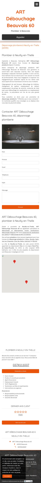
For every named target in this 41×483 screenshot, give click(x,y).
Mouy (27, 239)
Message (5, 190)
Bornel (35, 241)
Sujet (3, 182)
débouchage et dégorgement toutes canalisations (20, 230)
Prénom (4, 159)
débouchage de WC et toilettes (21, 234)
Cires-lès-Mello (19, 241)
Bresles (32, 239)
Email (3, 167)
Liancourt (27, 241)
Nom (3, 152)
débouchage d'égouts (8, 232)
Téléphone (5, 175)
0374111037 (21, 365)
